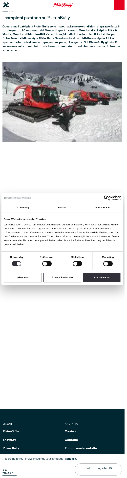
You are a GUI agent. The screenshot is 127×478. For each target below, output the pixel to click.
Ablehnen (22, 277)
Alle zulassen (101, 277)
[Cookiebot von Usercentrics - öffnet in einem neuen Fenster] (106, 198)
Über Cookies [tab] (103, 207)
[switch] (47, 263)
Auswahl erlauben (62, 277)
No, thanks (8, 472)
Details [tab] (62, 207)
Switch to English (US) (98, 468)
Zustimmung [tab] (21, 207)
